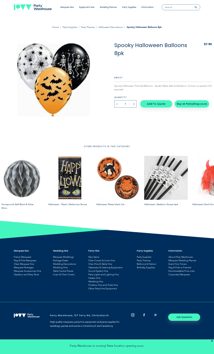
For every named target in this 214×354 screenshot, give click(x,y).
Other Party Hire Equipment (102, 288)
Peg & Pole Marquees (25, 260)
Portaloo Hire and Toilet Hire (103, 285)
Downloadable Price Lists (181, 271)
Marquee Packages (23, 267)
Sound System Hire (98, 271)
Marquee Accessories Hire (27, 271)
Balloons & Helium (146, 264)
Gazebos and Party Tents (26, 274)
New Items (93, 257)
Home (55, 27)
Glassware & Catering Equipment (105, 267)
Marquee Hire (67, 7)
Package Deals (60, 260)
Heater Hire (94, 278)
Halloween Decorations (111, 27)
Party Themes (88, 27)
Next (210, 182)
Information (148, 7)
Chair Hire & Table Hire (100, 264)
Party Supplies (129, 7)
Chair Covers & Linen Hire (101, 260)
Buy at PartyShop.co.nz (192, 104)
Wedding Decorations (64, 264)
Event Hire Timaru (177, 264)
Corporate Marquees (179, 274)
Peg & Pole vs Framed (179, 267)
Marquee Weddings (63, 257)
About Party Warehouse (180, 257)
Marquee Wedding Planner (182, 260)
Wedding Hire (60, 267)
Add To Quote (156, 104)
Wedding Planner (108, 7)
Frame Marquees (22, 257)
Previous (4, 182)
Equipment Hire (86, 7)
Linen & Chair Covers (64, 274)
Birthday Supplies (146, 267)
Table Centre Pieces (63, 271)
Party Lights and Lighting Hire (103, 274)
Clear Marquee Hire (24, 264)
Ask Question (184, 317)
